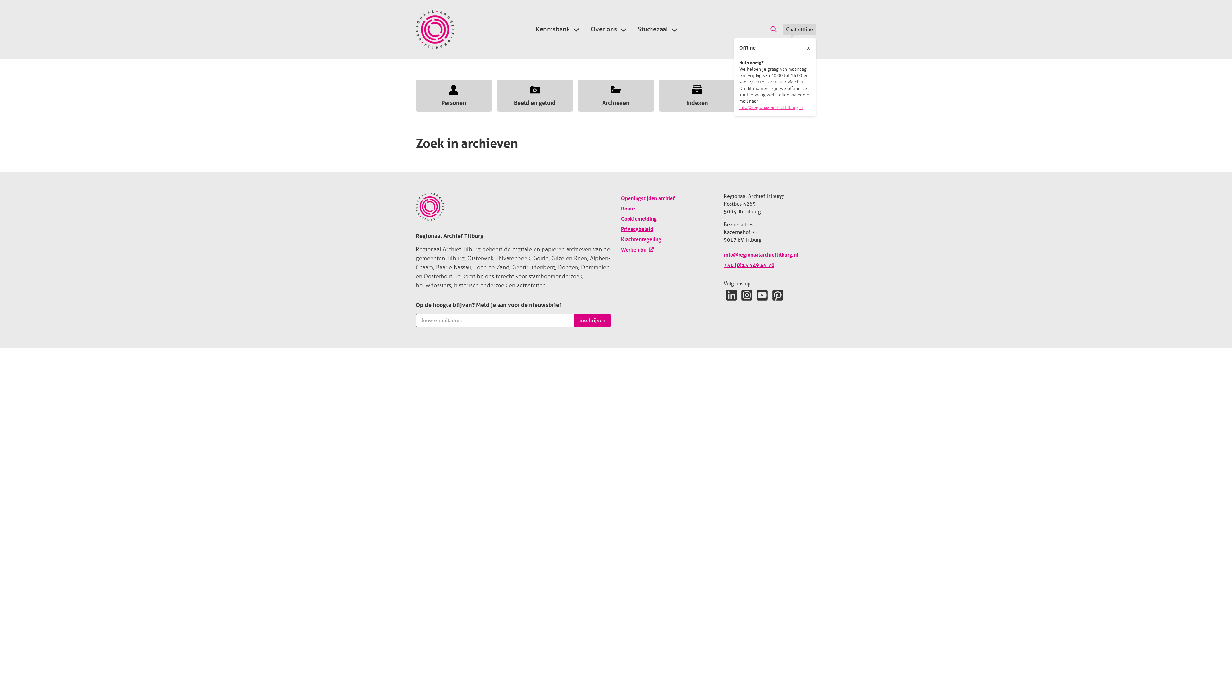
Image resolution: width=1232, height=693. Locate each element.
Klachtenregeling (641, 239)
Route (628, 208)
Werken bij (633, 249)
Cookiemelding (639, 218)
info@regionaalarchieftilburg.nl (771, 107)
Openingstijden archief (648, 197)
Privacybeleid (637, 228)
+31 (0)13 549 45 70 (749, 264)
